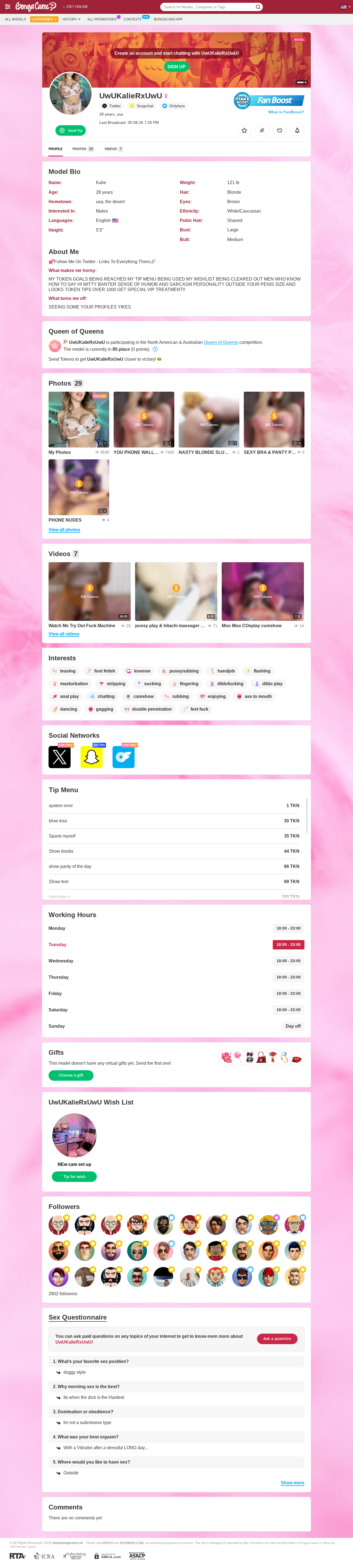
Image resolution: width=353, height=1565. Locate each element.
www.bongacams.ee (68, 1543)
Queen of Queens (221, 342)
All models (15, 19)
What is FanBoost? (286, 112)
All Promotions (102, 19)
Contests (132, 19)
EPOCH (107, 1543)
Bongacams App (168, 19)
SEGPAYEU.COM (131, 1543)
